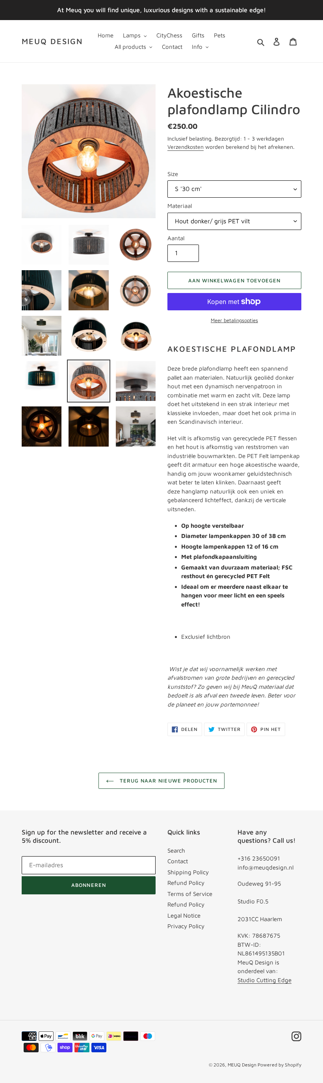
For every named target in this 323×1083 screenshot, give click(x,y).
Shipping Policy (188, 872)
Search (176, 850)
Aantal (175, 238)
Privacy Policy (185, 926)
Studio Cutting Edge (264, 980)
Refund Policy (185, 882)
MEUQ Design (52, 41)
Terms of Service (189, 893)
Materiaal (179, 205)
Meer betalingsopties (234, 320)
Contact (177, 861)
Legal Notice (183, 915)
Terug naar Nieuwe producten (167, 780)
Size (172, 174)
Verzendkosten (185, 146)
